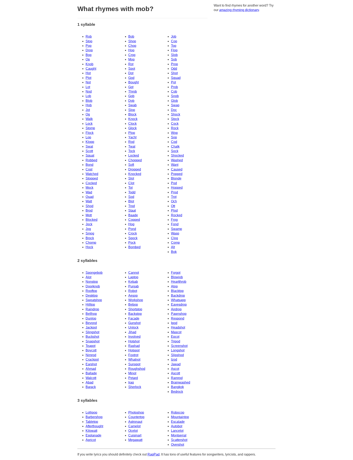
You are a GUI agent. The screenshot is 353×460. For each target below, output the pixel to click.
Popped (176, 174)
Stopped (92, 178)
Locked (133, 155)
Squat (90, 155)
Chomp (91, 242)
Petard (133, 378)
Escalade (178, 421)
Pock (132, 242)
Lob (88, 96)
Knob (89, 64)
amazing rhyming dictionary (239, 10)
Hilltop (90, 304)
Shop (132, 41)
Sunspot (134, 364)
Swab (132, 105)
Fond (175, 224)
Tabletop (92, 421)
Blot (131, 201)
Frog (174, 219)
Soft (131, 164)
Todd (131, 192)
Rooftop (91, 291)
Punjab (133, 286)
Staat (132, 210)
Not (88, 82)
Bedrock (177, 391)
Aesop (133, 295)
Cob (174, 91)
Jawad (176, 364)
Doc (174, 110)
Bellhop (91, 313)
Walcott (91, 378)
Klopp (90, 142)
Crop (131, 55)
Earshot (91, 364)
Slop (131, 110)
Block (132, 114)
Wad (89, 192)
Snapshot (92, 341)
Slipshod (177, 355)
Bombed (134, 247)
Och (174, 201)
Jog (88, 229)
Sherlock (134, 387)
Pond (132, 229)
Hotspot (134, 350)
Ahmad (91, 368)
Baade (133, 215)
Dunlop (91, 318)
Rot (130, 64)
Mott (89, 215)
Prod (174, 192)
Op (88, 59)
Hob (89, 105)
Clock (132, 123)
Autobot (176, 426)
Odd (174, 68)
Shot (174, 73)
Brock (90, 238)
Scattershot (179, 440)
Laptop (133, 277)
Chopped (135, 160)
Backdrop (178, 295)
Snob (175, 96)
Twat (131, 146)
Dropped (134, 169)
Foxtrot (133, 355)
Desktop (92, 295)
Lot (88, 87)
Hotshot (134, 341)
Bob (131, 36)
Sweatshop (94, 300)
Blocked (91, 219)
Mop (131, 59)
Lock (89, 123)
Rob (89, 36)
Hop (131, 50)
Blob (89, 100)
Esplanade (93, 435)
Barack (91, 387)
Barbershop (94, 417)
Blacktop (177, 291)
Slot (131, 178)
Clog (174, 238)
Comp (175, 242)
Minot (132, 373)
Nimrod (91, 355)
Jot (88, 110)
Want (174, 164)
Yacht (132, 137)
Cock (175, 123)
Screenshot (179, 346)
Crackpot (92, 359)
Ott (173, 206)
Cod (174, 142)
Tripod (175, 341)
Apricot (91, 440)
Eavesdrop (179, 304)
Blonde (176, 178)
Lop (88, 137)
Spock (132, 238)
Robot (132, 291)
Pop (89, 45)
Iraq (131, 382)
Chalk (175, 146)
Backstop (135, 313)
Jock (89, 224)
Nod (89, 91)
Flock (90, 133)
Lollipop (91, 412)
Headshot (178, 327)
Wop (174, 133)
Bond (89, 164)
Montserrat (178, 435)
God (131, 78)
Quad (90, 197)
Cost (89, 169)
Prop (174, 64)
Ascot (175, 368)
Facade (133, 318)
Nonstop (92, 281)
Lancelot (177, 430)
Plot (88, 78)
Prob (174, 87)
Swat (89, 146)
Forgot (175, 272)
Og (88, 114)
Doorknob (93, 286)
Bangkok (177, 387)
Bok (174, 252)
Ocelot (133, 430)
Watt (89, 201)
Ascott (175, 373)
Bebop (133, 304)
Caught (91, 68)
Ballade (91, 373)
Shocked (177, 155)
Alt (173, 247)
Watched (92, 174)
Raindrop (92, 309)
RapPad (153, 454)
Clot (131, 183)
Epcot (175, 336)
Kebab (133, 281)
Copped (134, 219)
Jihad (132, 332)
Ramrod (177, 378)
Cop (174, 41)
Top (173, 45)
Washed (177, 160)
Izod (174, 359)
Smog (90, 233)
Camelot (134, 426)
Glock (132, 128)
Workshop (135, 300)
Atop (174, 286)
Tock (131, 151)
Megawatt (135, 440)
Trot (173, 197)
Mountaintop (180, 417)
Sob (174, 59)
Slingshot (92, 332)
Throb (132, 91)
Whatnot (134, 359)
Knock (132, 119)
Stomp (90, 128)
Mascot (176, 332)
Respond (177, 318)
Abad (89, 382)
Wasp (175, 233)
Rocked (176, 215)
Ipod (174, 323)
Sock (174, 151)
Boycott (91, 350)
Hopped (177, 187)
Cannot (133, 272)
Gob (131, 96)
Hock (89, 247)
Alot (88, 277)
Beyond (91, 323)
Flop (174, 50)
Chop (132, 45)
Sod (131, 197)
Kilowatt (91, 430)
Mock (89, 187)
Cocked (91, 183)
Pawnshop (179, 313)
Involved (134, 336)
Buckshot (92, 336)
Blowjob (177, 277)
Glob (174, 100)
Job (173, 36)
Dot (130, 73)
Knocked (134, 174)
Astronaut (135, 421)
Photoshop (136, 412)
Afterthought (94, 426)
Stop (89, 41)
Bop (89, 55)
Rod (131, 142)
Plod (174, 210)
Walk (89, 119)
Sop (174, 137)
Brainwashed (180, 382)
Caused (176, 169)
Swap (175, 105)
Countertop (136, 417)
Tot (130, 187)
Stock (175, 119)
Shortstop (135, 309)
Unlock (133, 327)
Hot (88, 73)
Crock (132, 233)
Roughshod (136, 368)
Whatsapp (178, 300)
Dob (131, 100)
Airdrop (176, 309)
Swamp (176, 229)
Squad (176, 78)
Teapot (90, 346)
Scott (89, 151)
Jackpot (91, 327)
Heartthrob (178, 281)
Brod (89, 210)
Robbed (91, 160)
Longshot (177, 350)
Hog (131, 224)
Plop (131, 133)
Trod (131, 206)
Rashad (134, 346)
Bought (133, 82)
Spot (131, 68)
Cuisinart (134, 435)
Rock (175, 128)
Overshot (177, 444)
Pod (174, 183)
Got (130, 87)
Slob (174, 55)
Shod (89, 206)
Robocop (177, 412)
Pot (173, 82)
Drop (89, 50)
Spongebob (94, 272)
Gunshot (134, 323)
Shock (175, 114)
